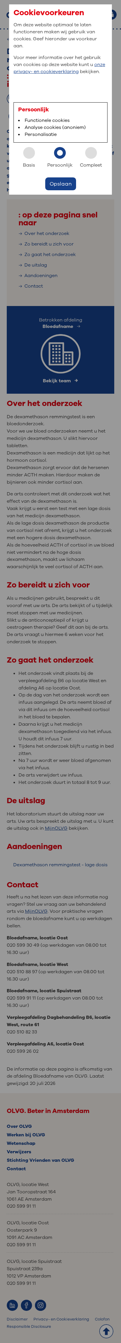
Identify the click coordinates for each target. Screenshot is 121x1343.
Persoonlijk (60, 165)
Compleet (91, 165)
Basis (29, 165)
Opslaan (61, 183)
